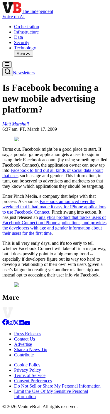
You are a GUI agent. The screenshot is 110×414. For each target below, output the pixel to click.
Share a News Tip (30, 349)
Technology (25, 47)
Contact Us (24, 338)
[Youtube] (27, 323)
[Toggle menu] (7, 64)
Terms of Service (29, 375)
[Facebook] (5, 323)
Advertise (23, 344)
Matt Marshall (15, 123)
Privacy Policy (27, 370)
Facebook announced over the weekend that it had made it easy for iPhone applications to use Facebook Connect (54, 206)
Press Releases (27, 333)
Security (21, 42)
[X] (16, 323)
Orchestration (26, 26)
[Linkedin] (21, 323)
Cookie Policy (27, 364)
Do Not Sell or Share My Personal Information (57, 385)
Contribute (24, 354)
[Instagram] (10, 323)
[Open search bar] (7, 72)
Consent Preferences (33, 380)
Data (18, 37)
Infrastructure (26, 31)
